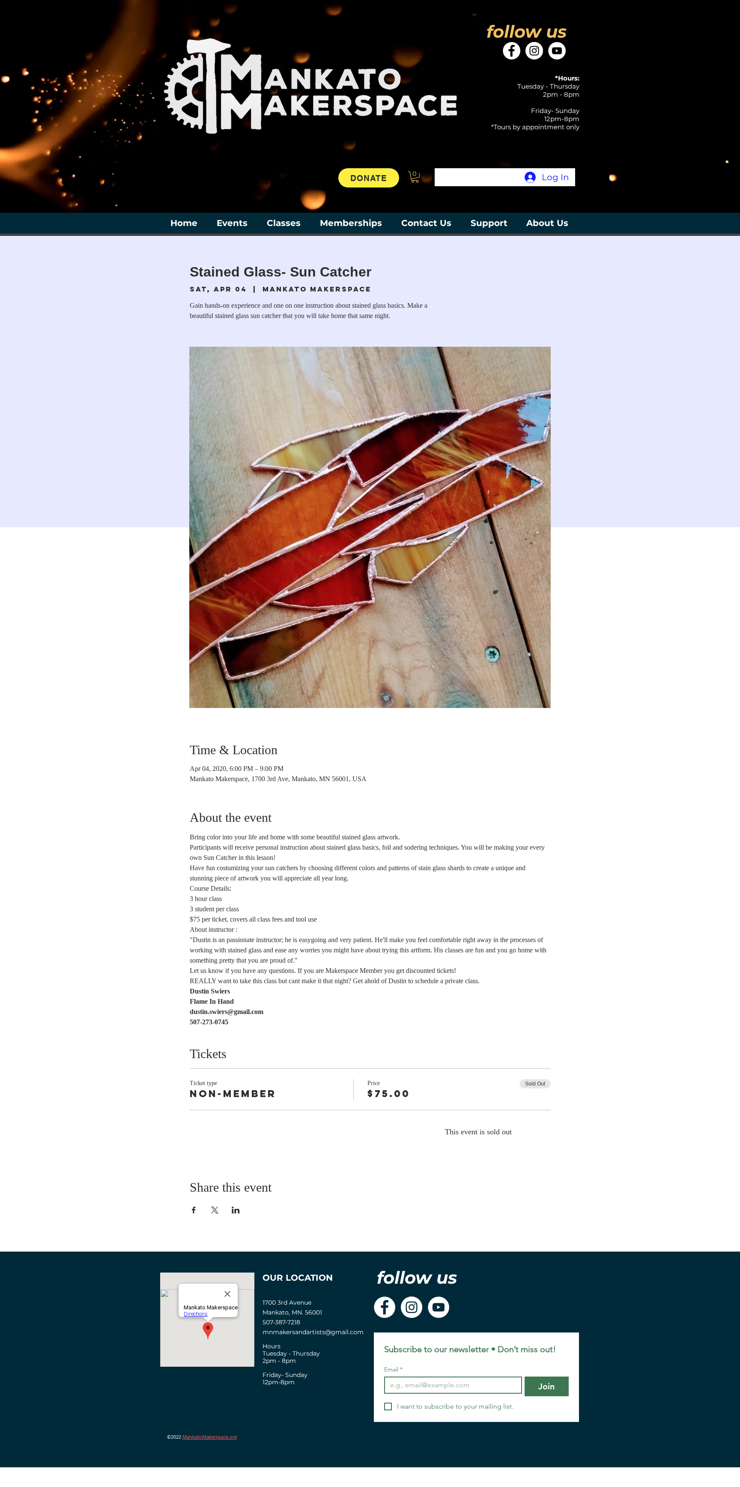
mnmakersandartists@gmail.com (313, 1332)
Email (393, 1369)
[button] (415, 177)
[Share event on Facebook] (194, 1210)
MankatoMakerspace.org (209, 1436)
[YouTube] (557, 50)
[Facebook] (511, 50)
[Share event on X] (215, 1210)
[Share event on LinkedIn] (236, 1210)
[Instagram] (534, 50)
